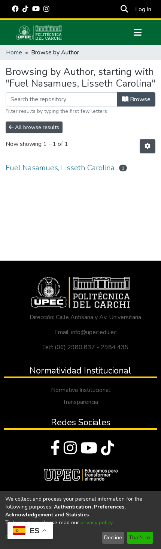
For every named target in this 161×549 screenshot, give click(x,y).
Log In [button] (143, 9)
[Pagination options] (147, 146)
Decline (113, 537)
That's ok (140, 537)
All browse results (36, 127)
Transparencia (80, 402)
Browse (139, 99)
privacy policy (96, 522)
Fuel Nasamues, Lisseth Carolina (60, 168)
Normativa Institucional (80, 390)
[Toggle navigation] (137, 33)
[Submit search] (124, 9)
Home (14, 52)
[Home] (39, 32)
